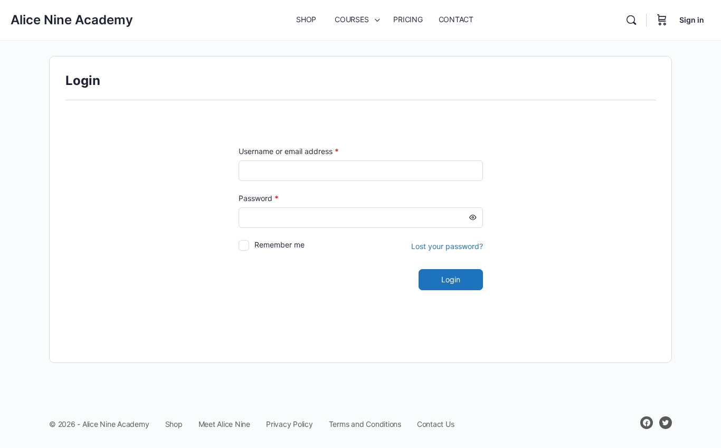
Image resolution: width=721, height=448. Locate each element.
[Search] (631, 20)
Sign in (691, 19)
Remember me (279, 244)
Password (274, 198)
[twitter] (665, 422)
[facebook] (646, 422)
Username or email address (304, 151)
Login (450, 279)
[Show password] (473, 218)
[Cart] (662, 20)
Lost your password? (447, 246)
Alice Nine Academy (72, 19)
